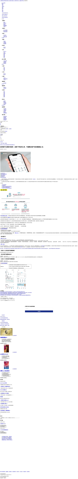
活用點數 (5, 102)
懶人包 (5, 73)
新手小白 (5, 51)
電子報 (5, 111)
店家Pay (5, 79)
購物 (4, 67)
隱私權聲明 (14, 471)
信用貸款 (5, 61)
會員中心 (3, 105)
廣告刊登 (18, 471)
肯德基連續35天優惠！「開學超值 (7, 436)
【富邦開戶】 (4, 185)
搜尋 (1, 122)
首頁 (1, 143)
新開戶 (9, 217)
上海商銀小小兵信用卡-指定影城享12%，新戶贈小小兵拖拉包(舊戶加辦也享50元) (12, 291)
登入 (23, 0)
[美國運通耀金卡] (6, 335)
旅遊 (4, 55)
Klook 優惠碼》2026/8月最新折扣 (6, 437)
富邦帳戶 (21, 246)
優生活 (3, 143)
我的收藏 (5, 119)
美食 (4, 68)
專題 (2, 4)
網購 (4, 22)
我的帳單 (5, 117)
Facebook (1, 134)
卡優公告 (5, 109)
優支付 (3, 64)
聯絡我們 (24, 471)
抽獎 (4, 94)
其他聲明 (28, 471)
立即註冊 (6, 131)
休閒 (2, 10)
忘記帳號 (10, 128)
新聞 (2, 3)
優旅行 (5, 104)
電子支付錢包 (5, 78)
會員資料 (5, 108)
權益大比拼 (5, 36)
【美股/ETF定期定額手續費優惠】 (7, 186)
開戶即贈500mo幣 (4, 215)
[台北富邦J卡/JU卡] (6, 352)
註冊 (21, 0)
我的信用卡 (5, 116)
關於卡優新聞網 (2, 471)
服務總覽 (7, 471)
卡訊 (2, 5)
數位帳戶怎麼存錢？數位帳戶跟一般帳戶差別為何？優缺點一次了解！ (11, 294)
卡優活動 (5, 110)
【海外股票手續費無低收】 (6, 187)
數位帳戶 (5, 62)
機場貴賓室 (5, 25)
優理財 (6, 143)
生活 (4, 57)
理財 (2, 7)
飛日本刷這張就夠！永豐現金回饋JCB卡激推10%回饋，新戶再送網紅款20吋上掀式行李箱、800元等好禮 (16, 292)
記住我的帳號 (3, 128)
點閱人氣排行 (5, 31)
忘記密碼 (6, 128)
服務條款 (10, 471)
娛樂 (4, 56)
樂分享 (5, 74)
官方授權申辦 (15, 335)
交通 (4, 70)
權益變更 (5, 43)
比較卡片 (1, 141)
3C (2, 9)
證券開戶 (5, 63)
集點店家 (5, 88)
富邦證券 (34, 179)
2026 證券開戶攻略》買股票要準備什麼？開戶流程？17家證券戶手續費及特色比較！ (13, 293)
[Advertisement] (15, 303)
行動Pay (3, 6)
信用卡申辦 (5, 60)
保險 (4, 96)
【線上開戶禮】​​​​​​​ (4, 184)
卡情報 (3, 37)
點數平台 (5, 87)
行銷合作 (21, 471)
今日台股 (5, 103)
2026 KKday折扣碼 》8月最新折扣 (7, 438)
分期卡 (5, 26)
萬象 (2, 11)
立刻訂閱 (39, 311)
